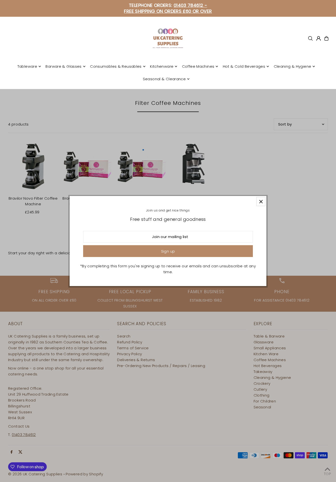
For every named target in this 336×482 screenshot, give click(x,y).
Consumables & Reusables (116, 66)
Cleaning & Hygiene (292, 66)
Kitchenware (161, 66)
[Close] (261, 201)
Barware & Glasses (63, 66)
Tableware (27, 66)
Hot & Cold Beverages (244, 66)
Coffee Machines (198, 66)
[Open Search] (310, 38)
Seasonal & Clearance (164, 78)
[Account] (318, 38)
